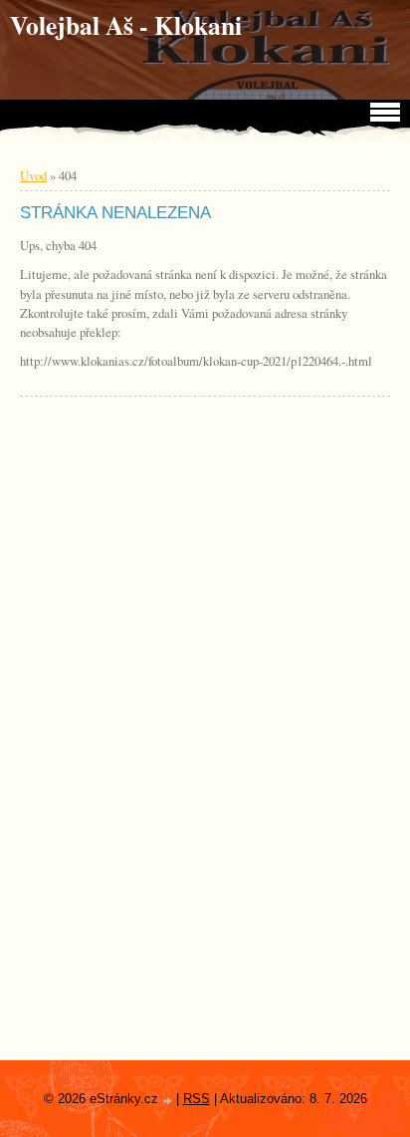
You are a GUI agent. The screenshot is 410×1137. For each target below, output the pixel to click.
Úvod (33, 175)
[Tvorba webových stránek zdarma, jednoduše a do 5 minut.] (169, 1100)
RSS (196, 1098)
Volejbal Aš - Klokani (126, 25)
